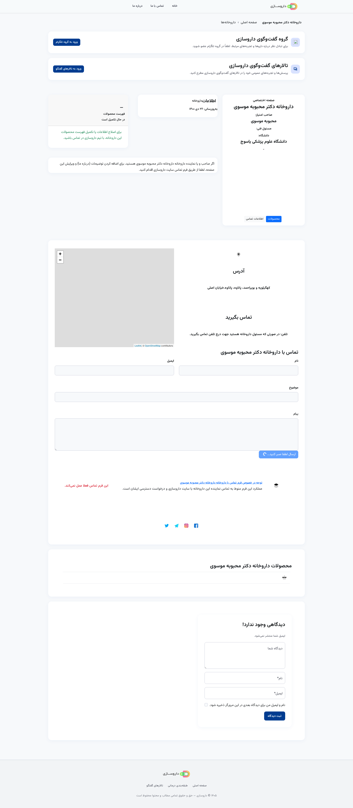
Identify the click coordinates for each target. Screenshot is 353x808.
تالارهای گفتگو (154, 785)
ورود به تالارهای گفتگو (68, 69)
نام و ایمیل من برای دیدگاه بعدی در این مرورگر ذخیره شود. (247, 705)
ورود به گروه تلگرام (67, 42)
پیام (295, 414)
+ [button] (60, 253)
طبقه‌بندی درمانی (178, 785)
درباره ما (137, 6)
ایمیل (170, 361)
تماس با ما (157, 6)
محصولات (274, 219)
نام (296, 361)
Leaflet (138, 345)
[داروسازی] (284, 6)
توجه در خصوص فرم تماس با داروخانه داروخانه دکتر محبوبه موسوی (221, 483)
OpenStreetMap (153, 345)
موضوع (293, 387)
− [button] (60, 260)
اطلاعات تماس (254, 219)
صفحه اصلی (249, 22)
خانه (175, 6)
